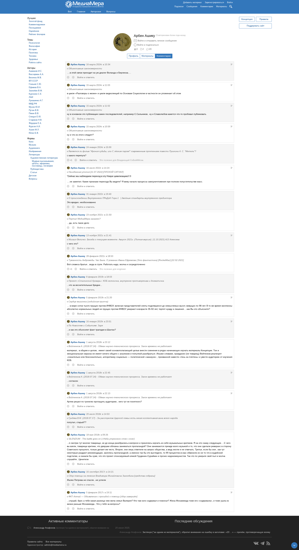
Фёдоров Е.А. (35, 123)
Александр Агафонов (44, 528)
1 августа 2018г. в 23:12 (98, 342)
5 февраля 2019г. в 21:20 (99, 297)
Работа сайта (35, 62)
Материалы (221, 6)
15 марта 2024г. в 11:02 (98, 106)
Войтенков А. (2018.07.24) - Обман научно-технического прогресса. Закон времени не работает (120, 346)
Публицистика (36, 169)
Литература (34, 154)
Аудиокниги (34, 148)
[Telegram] (262, 543)
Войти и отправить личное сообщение (157, 40)
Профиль (133, 56)
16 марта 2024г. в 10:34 (98, 64)
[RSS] (268, 543)
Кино (31, 141)
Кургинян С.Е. (35, 94)
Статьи (33, 172)
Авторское (96, 11)
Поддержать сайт (255, 25)
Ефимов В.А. (35, 87)
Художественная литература (44, 158)
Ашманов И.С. (35, 71)
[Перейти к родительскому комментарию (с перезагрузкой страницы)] (231, 64)
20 (150, 49)
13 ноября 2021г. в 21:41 (99, 235)
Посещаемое (35, 28)
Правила (263, 19)
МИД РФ (33, 104)
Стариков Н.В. (35, 120)
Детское (32, 175)
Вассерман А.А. (36, 74)
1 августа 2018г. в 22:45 (98, 372)
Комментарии (206, 6)
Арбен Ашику (78, 64)
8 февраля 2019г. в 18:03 (99, 277)
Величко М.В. (35, 77)
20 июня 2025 (122, 528)
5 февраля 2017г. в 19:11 (99, 492)
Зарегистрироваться (214, 2)
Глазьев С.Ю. (35, 84)
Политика (33, 52)
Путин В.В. (34, 110)
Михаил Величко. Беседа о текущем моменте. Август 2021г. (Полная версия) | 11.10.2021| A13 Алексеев (124, 239)
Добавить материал (192, 2)
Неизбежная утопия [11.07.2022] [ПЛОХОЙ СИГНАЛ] (96, 172)
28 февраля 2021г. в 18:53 (99, 256)
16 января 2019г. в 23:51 (98, 321)
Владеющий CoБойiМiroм (130, 160)
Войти (230, 2)
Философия (34, 46)
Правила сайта (35, 541)
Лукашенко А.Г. (36, 100)
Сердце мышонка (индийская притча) (88, 301)
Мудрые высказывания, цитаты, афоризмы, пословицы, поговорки (43, 163)
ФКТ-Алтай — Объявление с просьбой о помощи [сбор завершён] (103, 496)
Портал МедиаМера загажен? (85, 219)
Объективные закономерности (85, 68)
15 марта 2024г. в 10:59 (98, 126)
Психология (34, 43)
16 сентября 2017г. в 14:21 (100, 471)
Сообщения (192, 6)
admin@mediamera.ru (55, 545)
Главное (81, 11)
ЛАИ (31, 97)
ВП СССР (33, 81)
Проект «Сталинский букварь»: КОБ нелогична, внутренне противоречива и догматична (116, 281)
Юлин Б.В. (34, 133)
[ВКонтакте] (256, 543)
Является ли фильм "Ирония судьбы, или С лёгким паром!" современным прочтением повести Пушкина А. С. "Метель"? (132, 151)
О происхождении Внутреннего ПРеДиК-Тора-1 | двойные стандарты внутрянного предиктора (120, 198)
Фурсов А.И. (34, 126)
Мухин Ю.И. (34, 107)
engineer (121, 269)
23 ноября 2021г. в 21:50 (99, 214)
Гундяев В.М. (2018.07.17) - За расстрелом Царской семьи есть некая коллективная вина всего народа (123, 418)
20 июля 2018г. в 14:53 (97, 414)
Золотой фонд (35, 21)
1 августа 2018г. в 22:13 (98, 393)
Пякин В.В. (34, 113)
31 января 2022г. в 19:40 (98, 194)
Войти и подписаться (148, 45)
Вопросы (110, 11)
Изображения (35, 151)
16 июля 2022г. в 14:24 (97, 168)
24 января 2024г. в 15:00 (98, 147)
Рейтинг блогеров (37, 34)
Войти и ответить (86, 77)
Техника (32, 56)
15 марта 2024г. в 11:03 (98, 85)
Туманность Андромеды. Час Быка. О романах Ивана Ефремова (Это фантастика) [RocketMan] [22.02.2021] (126, 260)
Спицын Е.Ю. (35, 116)
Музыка (32, 145)
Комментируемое (37, 24)
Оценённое (34, 31)
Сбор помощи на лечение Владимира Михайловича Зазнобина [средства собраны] (112, 476)
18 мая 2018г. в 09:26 (97, 434)
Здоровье (33, 59)
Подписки (178, 6)
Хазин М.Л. (34, 130)
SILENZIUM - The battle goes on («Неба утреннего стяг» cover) (102, 439)
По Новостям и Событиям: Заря (86, 325)
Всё (70, 11)
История (33, 49)
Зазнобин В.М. (36, 90)
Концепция (247, 19)
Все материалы (54, 541)
